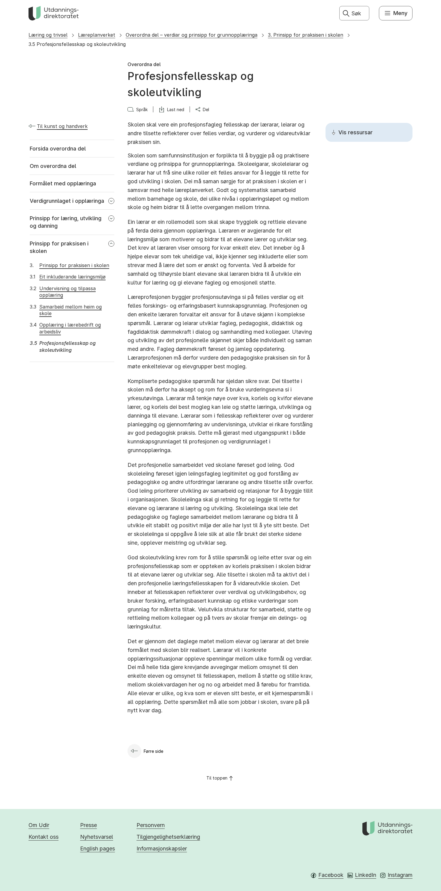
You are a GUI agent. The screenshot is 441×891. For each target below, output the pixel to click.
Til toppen (216, 777)
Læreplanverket (96, 35)
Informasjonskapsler (161, 848)
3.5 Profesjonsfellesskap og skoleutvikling (77, 44)
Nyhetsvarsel (96, 837)
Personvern (150, 825)
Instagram (400, 875)
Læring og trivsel (48, 35)
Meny (400, 13)
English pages (97, 848)
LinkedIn (365, 875)
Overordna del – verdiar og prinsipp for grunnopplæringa (191, 35)
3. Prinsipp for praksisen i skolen (305, 35)
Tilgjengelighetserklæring (168, 837)
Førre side (153, 751)
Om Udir (38, 825)
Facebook (331, 875)
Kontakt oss (43, 837)
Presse (88, 825)
